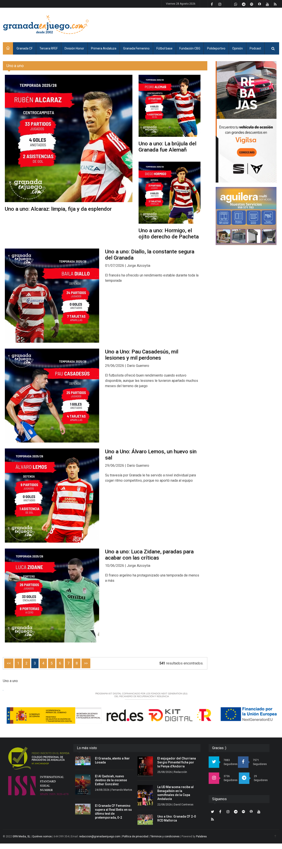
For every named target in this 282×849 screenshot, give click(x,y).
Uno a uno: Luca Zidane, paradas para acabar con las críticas (149, 555)
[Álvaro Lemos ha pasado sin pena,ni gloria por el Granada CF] (52, 495)
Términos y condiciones (165, 836)
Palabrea (201, 836)
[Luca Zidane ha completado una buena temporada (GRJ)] (52, 596)
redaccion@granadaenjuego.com (99, 836)
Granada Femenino (136, 48)
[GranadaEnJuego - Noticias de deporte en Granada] (46, 24)
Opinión (237, 48)
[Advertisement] (199, 24)
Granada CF (25, 48)
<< (9, 663)
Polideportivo (216, 48)
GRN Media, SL (21, 836)
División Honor (74, 48)
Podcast (255, 48)
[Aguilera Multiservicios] (246, 216)
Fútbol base (164, 48)
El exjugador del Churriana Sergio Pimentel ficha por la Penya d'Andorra (176, 762)
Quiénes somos (42, 836)
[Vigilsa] (246, 122)
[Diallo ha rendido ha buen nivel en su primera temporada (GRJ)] (52, 296)
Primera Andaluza (103, 48)
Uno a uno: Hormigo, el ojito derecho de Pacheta (169, 233)
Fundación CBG (189, 48)
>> (86, 663)
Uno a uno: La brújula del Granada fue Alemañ (167, 147)
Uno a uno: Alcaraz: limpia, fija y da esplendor (58, 209)
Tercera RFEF (48, 48)
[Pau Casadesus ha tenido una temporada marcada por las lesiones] (52, 396)
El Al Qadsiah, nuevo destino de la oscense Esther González (111, 780)
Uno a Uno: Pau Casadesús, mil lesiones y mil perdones (141, 355)
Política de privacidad (135, 836)
